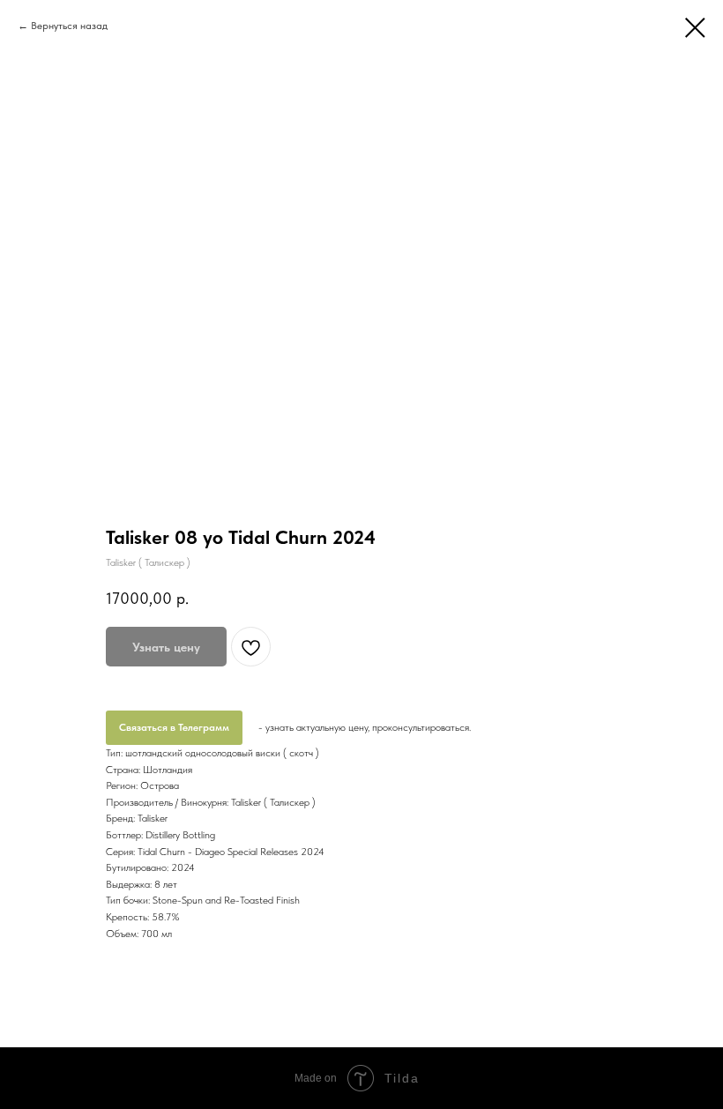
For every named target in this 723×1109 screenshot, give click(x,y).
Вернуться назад (69, 25)
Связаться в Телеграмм (174, 727)
